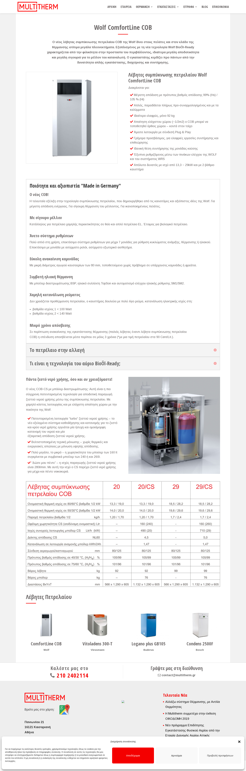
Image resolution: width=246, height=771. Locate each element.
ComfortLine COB (46, 644)
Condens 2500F (200, 644)
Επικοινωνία (220, 7)
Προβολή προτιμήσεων (220, 755)
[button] (239, 741)
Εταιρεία (126, 7)
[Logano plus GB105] (148, 625)
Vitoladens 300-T (97, 644)
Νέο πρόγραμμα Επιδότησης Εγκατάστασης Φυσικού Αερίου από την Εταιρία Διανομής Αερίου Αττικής (192, 730)
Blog (205, 7)
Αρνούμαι (176, 755)
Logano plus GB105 (149, 644)
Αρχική (111, 7)
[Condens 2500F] (200, 625)
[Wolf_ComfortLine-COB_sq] (71, 163)
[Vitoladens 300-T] (97, 625)
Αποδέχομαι (133, 755)
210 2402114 (73, 675)
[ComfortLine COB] (46, 625)
